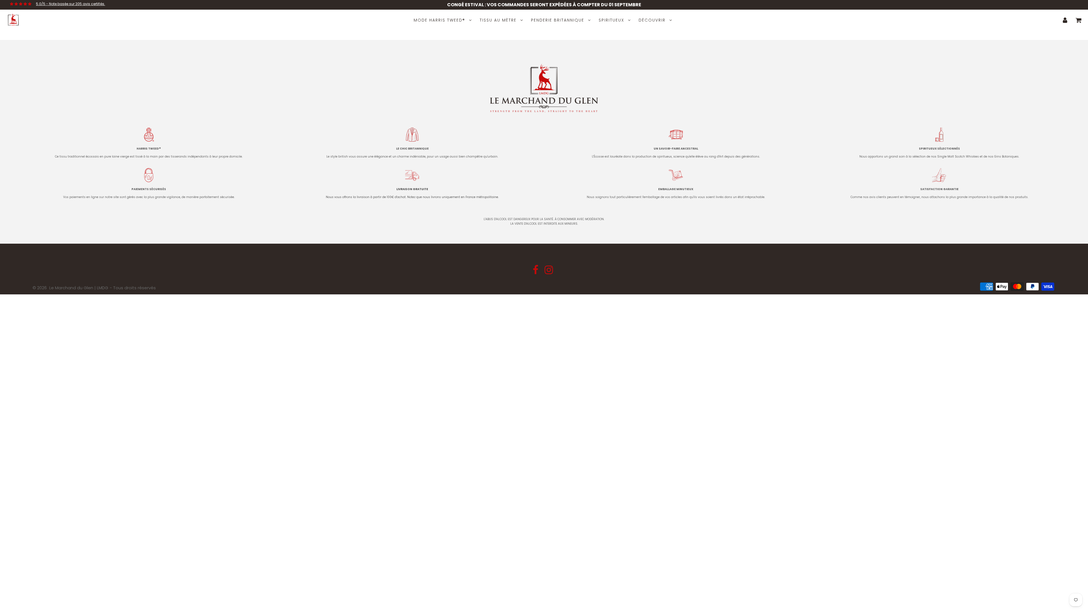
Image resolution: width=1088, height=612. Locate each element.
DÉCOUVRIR (652, 20)
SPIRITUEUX (611, 20)
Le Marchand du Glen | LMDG (78, 288)
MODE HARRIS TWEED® (439, 20)
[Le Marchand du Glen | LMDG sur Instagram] (548, 272)
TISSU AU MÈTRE (498, 20)
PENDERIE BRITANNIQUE (557, 20)
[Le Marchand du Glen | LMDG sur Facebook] (536, 272)
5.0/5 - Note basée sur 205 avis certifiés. (70, 3)
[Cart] (1078, 20)
